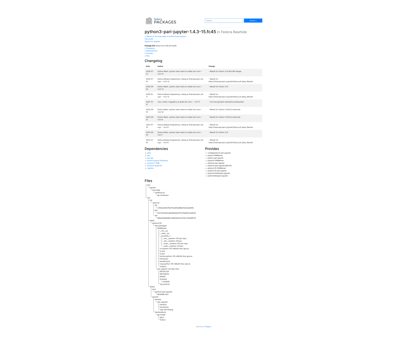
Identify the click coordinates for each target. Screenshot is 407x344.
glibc (149, 153)
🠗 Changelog (150, 48)
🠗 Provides (149, 53)
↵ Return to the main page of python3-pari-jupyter (165, 36)
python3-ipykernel (154, 166)
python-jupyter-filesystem (157, 160)
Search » (253, 20)
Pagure (208, 326)
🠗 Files (147, 56)
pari (148, 155)
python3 (150, 163)
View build (149, 39)
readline (150, 168)
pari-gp (150, 158)
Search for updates (152, 41)
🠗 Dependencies (151, 51)
